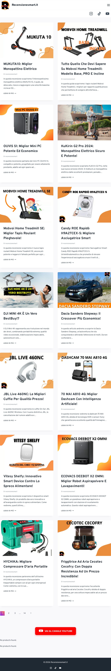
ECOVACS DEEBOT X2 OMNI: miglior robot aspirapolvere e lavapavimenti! (84, 481)
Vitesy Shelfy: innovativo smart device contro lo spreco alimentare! (22, 481)
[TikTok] (99, 13)
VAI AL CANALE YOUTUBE (58, 631)
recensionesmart (11, 74)
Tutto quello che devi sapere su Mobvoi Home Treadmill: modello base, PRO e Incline (83, 69)
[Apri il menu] (108, 5)
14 (25, 613)
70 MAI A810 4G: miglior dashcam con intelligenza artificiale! (81, 399)
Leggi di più (9, 93)
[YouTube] (60, 668)
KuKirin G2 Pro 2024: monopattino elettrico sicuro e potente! (83, 151)
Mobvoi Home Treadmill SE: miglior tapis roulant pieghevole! (24, 233)
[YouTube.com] (107, 13)
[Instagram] (91, 13)
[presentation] (26, 40)
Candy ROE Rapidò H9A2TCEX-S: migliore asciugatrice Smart (78, 233)
